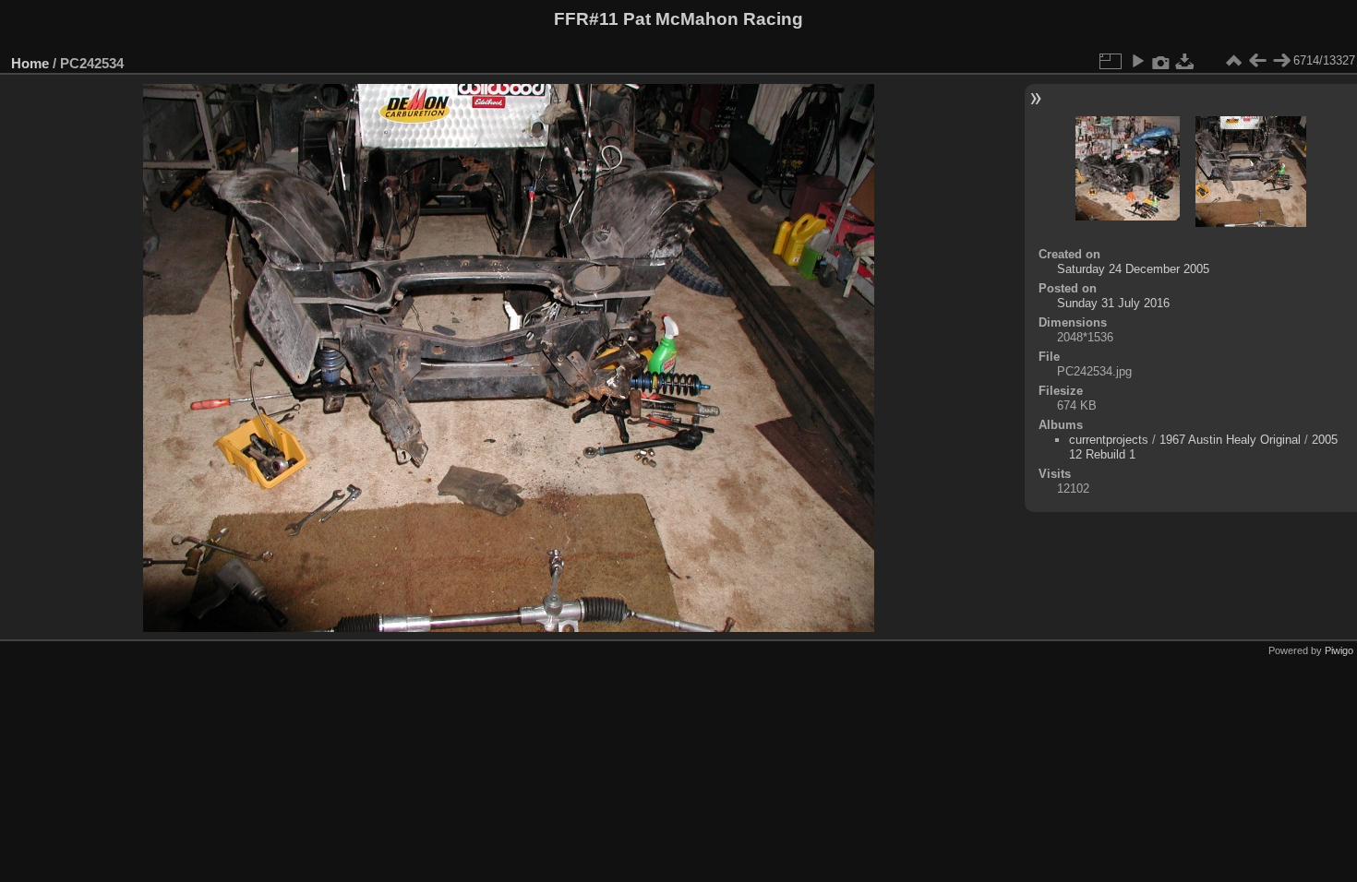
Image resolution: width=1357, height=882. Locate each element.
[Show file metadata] (1161, 61)
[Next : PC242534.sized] (1281, 61)
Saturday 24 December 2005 (1133, 269)
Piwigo (1339, 650)
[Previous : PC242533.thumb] (1257, 61)
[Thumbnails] (1233, 61)
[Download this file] (1185, 61)
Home (30, 63)
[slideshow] (1137, 61)
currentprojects (1108, 440)
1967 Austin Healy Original (1230, 440)
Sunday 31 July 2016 (1113, 303)
